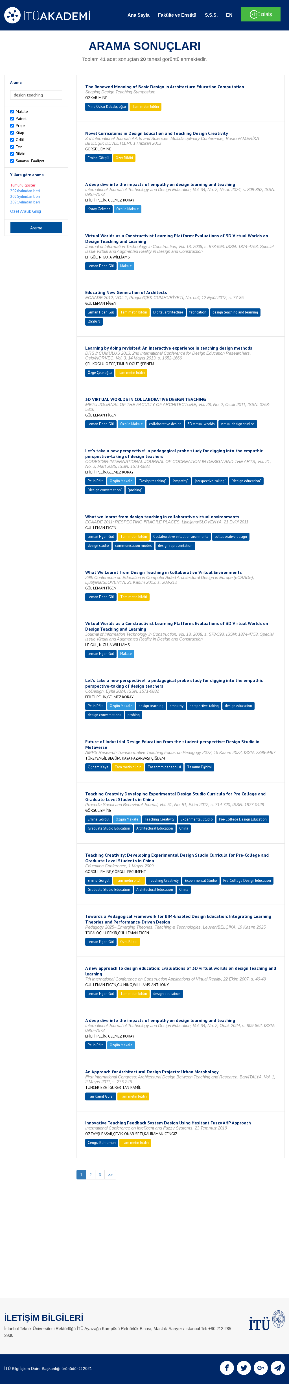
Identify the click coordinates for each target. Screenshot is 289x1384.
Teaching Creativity (159, 819)
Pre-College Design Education (243, 819)
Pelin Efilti (96, 481)
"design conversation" (105, 490)
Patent (21, 118)
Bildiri (20, 153)
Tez (19, 146)
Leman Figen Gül (101, 266)
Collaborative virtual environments (180, 536)
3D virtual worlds (201, 424)
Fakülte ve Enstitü (177, 15)
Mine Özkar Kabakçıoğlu (107, 106)
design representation (175, 545)
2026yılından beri (25, 190)
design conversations (104, 714)
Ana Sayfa (139, 15)
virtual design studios (238, 424)
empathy (176, 705)
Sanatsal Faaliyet (30, 160)
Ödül (20, 139)
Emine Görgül (99, 157)
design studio (98, 545)
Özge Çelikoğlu (100, 372)
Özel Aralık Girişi (25, 211)
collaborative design (165, 424)
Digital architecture (168, 312)
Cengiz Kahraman (102, 1142)
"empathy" (180, 481)
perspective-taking (204, 705)
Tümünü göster (23, 185)
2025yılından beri (25, 196)
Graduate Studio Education (109, 828)
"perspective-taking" (209, 481)
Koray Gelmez (99, 209)
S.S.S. (211, 15)
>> (110, 1174)
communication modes (133, 545)
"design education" (246, 481)
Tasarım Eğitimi (199, 767)
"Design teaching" (152, 481)
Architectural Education (154, 828)
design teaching (151, 705)
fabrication (197, 312)
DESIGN (94, 321)
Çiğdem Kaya (98, 767)
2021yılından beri (25, 202)
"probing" (135, 490)
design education (238, 705)
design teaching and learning (235, 312)
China (183, 828)
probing (134, 714)
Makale (22, 111)
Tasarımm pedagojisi (164, 767)
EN (229, 15)
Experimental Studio (197, 819)
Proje (20, 125)
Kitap (20, 132)
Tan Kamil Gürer (101, 1096)
